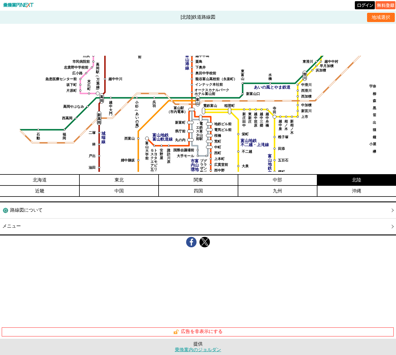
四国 (198, 190)
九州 (277, 190)
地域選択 (381, 17)
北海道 (40, 179)
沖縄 (356, 190)
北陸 (356, 179)
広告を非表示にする (202, 331)
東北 (119, 179)
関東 (198, 179)
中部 (277, 179)
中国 (119, 190)
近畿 (39, 190)
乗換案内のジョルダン (198, 349)
